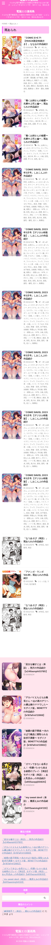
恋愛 (34, 124)
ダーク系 (41, 313)
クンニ (42, 56)
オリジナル (43, 113)
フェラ (35, 67)
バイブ (26, 195)
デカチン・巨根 (36, 151)
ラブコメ (39, 69)
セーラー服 (40, 190)
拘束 (25, 83)
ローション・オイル (33, 72)
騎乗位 (41, 220)
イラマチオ (37, 53)
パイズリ (29, 64)
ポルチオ (42, 67)
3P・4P (41, 47)
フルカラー (40, 321)
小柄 (25, 124)
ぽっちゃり (40, 305)
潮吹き (33, 86)
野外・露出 (40, 89)
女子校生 (39, 78)
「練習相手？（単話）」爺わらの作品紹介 (22, 911)
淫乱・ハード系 (36, 215)
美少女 (39, 217)
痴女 (25, 217)
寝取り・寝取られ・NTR (35, 209)
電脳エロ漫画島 (25, 11)
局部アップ (38, 80)
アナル (41, 50)
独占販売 (40, 86)
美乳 (25, 89)
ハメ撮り (34, 61)
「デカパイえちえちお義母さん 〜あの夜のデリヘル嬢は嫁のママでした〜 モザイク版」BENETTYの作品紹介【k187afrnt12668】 (25, 850)
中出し (44, 72)
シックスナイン (36, 58)
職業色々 (31, 89)
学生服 (40, 329)
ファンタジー (31, 198)
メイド (32, 69)
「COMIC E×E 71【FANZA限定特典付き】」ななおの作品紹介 (36, 40)
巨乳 (45, 80)
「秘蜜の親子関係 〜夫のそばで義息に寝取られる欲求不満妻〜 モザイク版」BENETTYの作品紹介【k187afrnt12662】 (36, 737)
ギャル (36, 56)
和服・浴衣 (40, 75)
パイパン (37, 64)
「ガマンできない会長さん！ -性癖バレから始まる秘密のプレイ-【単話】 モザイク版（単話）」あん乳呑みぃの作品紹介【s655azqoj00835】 (24, 871)
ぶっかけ (34, 50)
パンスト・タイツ (33, 118)
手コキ (39, 124)
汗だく (26, 215)
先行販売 (27, 75)
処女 (33, 75)
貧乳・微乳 (28, 220)
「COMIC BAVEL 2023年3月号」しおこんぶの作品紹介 (36, 172)
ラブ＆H (42, 153)
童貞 (46, 86)
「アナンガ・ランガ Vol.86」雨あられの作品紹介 (36, 574)
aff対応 (41, 110)
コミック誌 (38, 310)
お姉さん (27, 50)
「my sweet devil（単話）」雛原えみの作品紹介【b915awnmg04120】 (25, 880)
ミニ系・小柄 (33, 201)
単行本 (38, 121)
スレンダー (30, 190)
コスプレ (37, 187)
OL (46, 47)
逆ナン (26, 127)
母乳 (36, 83)
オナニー (31, 184)
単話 (29, 547)
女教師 (33, 207)
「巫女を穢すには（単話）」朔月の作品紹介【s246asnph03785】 (36, 668)
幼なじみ (34, 212)
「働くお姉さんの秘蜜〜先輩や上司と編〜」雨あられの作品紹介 (36, 103)
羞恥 (44, 217)
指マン (30, 83)
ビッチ (28, 67)
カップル (29, 56)
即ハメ (44, 121)
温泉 (28, 86)
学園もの (29, 80)
